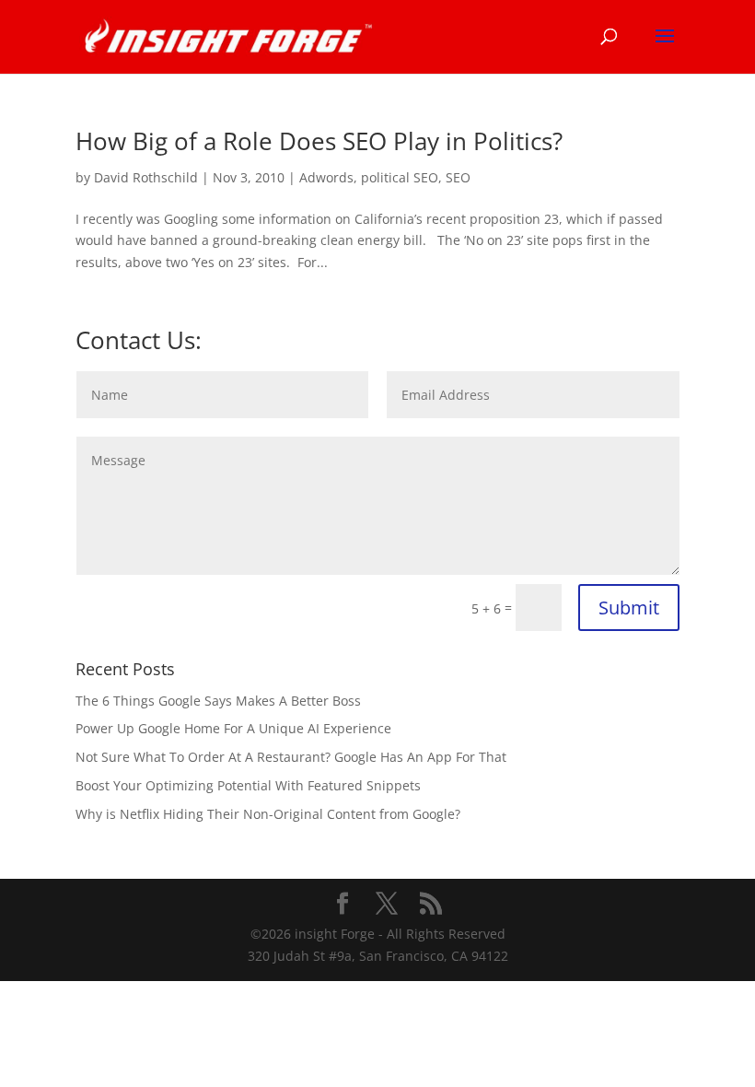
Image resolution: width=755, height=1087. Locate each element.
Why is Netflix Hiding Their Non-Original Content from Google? (268, 814)
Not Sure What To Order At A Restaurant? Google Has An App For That (291, 757)
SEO (458, 177)
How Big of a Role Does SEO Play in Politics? (319, 141)
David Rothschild (146, 177)
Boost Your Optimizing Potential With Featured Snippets (248, 785)
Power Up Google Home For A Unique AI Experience (233, 728)
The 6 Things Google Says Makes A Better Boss (218, 700)
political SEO (399, 177)
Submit (628, 607)
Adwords (326, 177)
